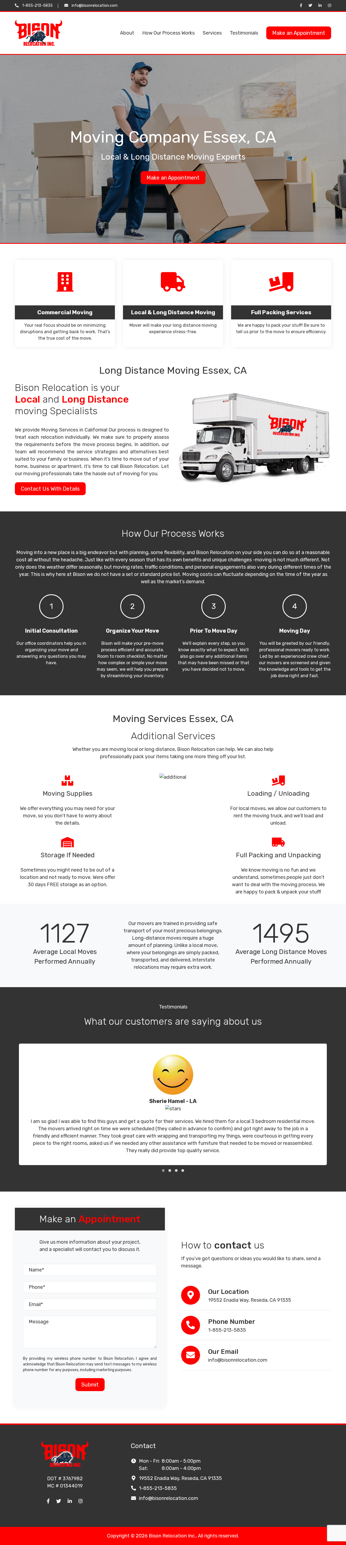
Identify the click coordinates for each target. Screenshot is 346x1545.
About (127, 33)
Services (212, 33)
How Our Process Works (168, 33)
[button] (163, 1170)
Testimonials (244, 33)
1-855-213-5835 (37, 5)
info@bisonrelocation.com (95, 5)
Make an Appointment (298, 33)
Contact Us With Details (50, 488)
